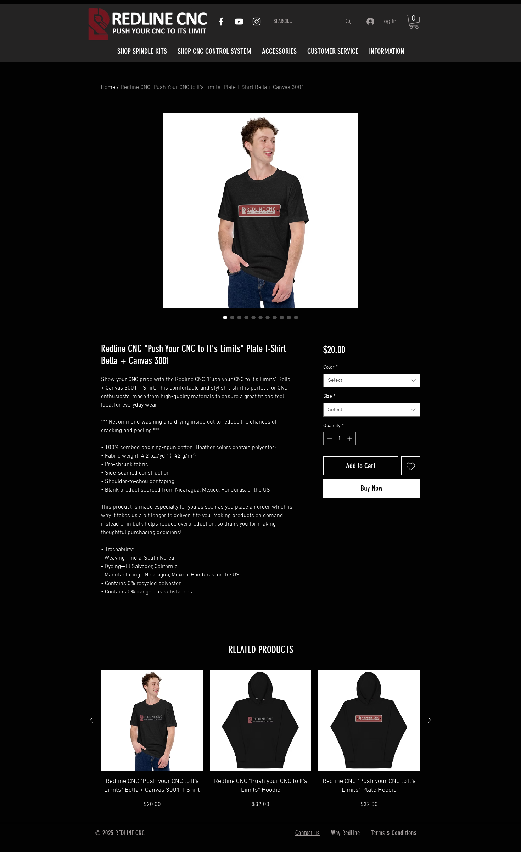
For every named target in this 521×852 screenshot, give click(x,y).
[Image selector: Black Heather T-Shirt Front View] (225, 317)
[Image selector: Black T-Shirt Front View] (232, 317)
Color (330, 367)
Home (108, 87)
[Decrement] (328, 438)
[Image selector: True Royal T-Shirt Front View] (246, 317)
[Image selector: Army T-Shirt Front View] (267, 317)
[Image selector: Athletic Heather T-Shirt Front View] (288, 317)
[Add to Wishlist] (410, 465)
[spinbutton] (339, 438)
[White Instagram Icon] (256, 21)
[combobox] (371, 380)
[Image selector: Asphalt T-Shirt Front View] (260, 317)
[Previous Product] (91, 720)
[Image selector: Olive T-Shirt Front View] (274, 317)
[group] (260, 744)
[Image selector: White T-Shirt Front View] (295, 317)
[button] (413, 22)
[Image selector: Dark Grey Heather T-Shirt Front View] (253, 317)
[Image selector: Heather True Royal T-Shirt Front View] (281, 317)
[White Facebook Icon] (221, 21)
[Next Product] (430, 720)
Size (329, 396)
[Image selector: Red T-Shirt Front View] (239, 317)
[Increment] (350, 438)
